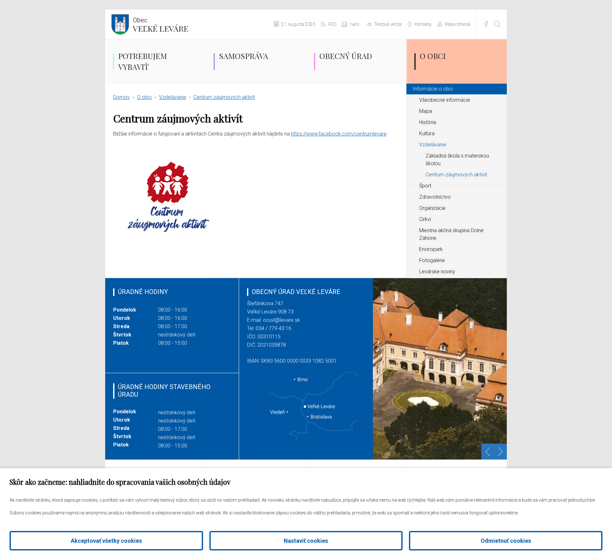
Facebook (486, 24)
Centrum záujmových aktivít (224, 97)
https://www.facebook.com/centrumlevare (339, 134)
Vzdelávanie (172, 97)
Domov (121, 97)
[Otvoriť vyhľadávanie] (497, 24)
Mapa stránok (458, 24)
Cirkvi (425, 219)
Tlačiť (354, 24)
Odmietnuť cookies (506, 540)
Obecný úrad (345, 56)
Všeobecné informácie (444, 100)
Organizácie (432, 208)
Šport (425, 186)
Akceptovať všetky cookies (106, 540)
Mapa (425, 111)
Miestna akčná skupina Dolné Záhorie (451, 234)
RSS (332, 24)
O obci (433, 56)
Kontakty (423, 24)
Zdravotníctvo (435, 197)
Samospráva (243, 56)
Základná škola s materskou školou (457, 159)
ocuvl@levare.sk (281, 320)
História (427, 122)
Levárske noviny (437, 272)
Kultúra (426, 133)
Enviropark (431, 249)
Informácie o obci (433, 89)
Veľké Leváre (160, 24)
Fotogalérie (432, 260)
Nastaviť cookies (306, 540)
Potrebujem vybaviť (142, 61)
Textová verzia (388, 24)
